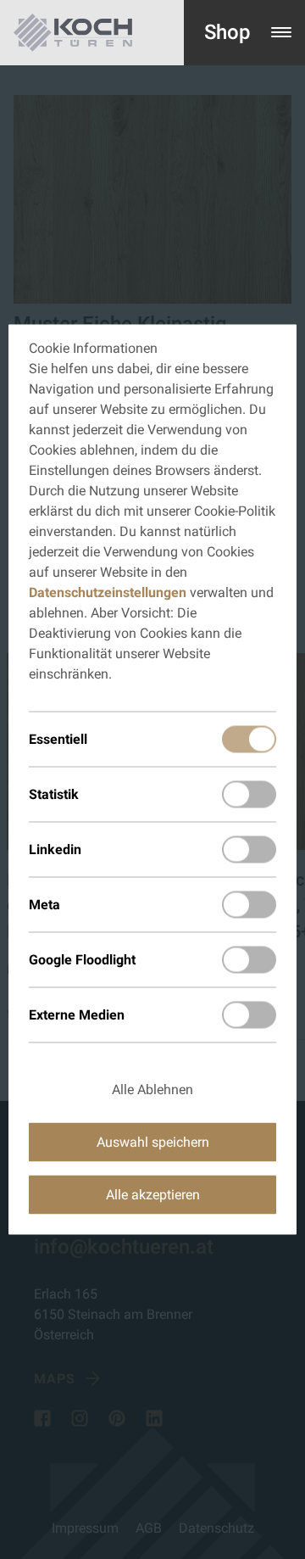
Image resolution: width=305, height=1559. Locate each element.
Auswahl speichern (153, 1142)
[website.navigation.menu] (281, 32)
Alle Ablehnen (152, 1089)
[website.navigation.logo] (73, 33)
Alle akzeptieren (153, 1195)
